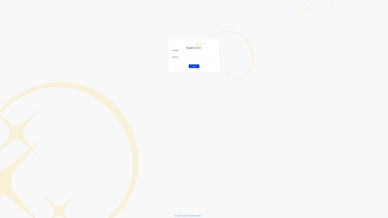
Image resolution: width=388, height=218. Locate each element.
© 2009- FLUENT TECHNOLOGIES (188, 216)
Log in (194, 66)
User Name (175, 50)
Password (175, 57)
